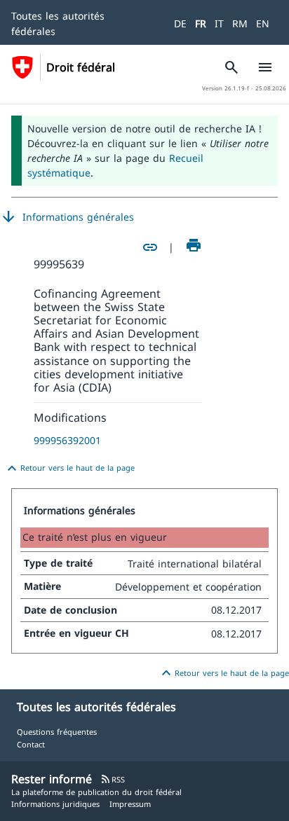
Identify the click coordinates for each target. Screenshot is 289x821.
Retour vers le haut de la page (69, 468)
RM (240, 23)
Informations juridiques (55, 804)
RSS (112, 779)
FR (200, 23)
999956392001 (67, 440)
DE (180, 23)
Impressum (130, 804)
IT (219, 23)
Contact (31, 744)
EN (262, 23)
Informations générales (67, 217)
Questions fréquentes (57, 731)
